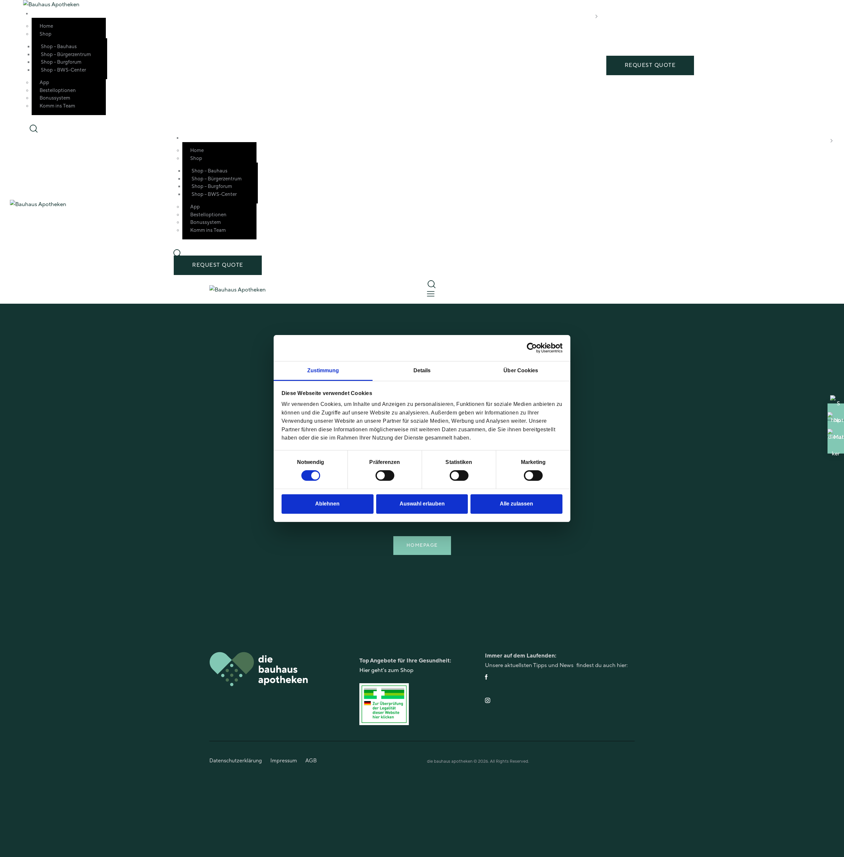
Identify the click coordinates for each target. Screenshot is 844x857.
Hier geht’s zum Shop (386, 670)
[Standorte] (836, 445)
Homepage (422, 545)
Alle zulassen (516, 504)
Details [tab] (422, 370)
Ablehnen (327, 504)
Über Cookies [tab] (520, 370)
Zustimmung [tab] (323, 370)
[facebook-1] (559, 677)
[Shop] (836, 411)
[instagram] (559, 700)
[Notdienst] (836, 428)
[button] (431, 294)
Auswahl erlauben (422, 504)
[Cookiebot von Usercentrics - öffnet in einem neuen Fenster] (533, 348)
